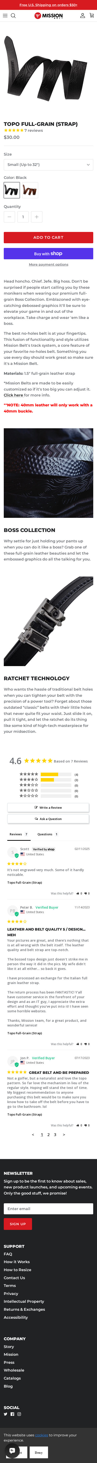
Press (9, 1362)
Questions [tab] (44, 834)
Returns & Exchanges (24, 1309)
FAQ (8, 1254)
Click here (14, 395)
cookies (41, 1435)
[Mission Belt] (48, 15)
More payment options (48, 265)
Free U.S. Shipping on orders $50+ (48, 5)
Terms (10, 1285)
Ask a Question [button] (51, 819)
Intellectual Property (24, 1301)
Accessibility (16, 1317)
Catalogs (12, 1378)
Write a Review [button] (51, 807)
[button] (79, 893)
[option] (48, 70)
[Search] (15, 15)
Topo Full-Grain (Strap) (24, 882)
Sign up (18, 1224)
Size (8, 154)
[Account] (81, 15)
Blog (8, 1386)
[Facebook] (12, 1414)
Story (9, 1346)
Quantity (12, 206)
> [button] (64, 1134)
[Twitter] (5, 1414)
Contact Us (14, 1278)
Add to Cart (48, 237)
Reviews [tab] (16, 834)
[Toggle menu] (5, 15)
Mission (11, 1354)
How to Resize (17, 1270)
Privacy (11, 1293)
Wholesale (14, 1370)
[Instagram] (19, 1414)
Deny (39, 1453)
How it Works (17, 1262)
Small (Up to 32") (24, 164)
